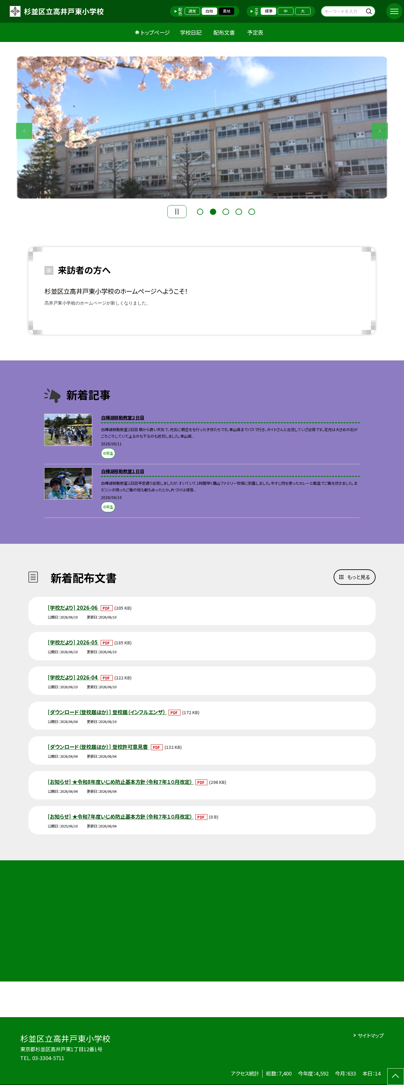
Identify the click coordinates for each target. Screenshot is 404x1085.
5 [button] (251, 211)
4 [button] (238, 211)
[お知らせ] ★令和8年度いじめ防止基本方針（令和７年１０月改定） (120, 782)
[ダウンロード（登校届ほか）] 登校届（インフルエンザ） (107, 712)
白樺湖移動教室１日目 (122, 471)
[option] (202, 127)
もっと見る (358, 577)
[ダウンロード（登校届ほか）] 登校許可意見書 (98, 746)
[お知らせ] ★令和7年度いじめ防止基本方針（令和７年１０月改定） (120, 816)
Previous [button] (24, 131)
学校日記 (190, 32)
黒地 (226, 11)
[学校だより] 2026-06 (73, 607)
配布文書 (224, 32)
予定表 (255, 32)
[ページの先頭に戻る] (396, 1077)
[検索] (370, 11)
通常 (192, 11)
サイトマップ (371, 1035)
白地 (209, 11)
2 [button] (213, 211)
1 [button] (200, 211)
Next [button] (380, 131)
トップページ (155, 32)
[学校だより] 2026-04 (73, 677)
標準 (268, 11)
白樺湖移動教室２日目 (122, 417)
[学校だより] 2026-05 (73, 642)
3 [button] (226, 211)
